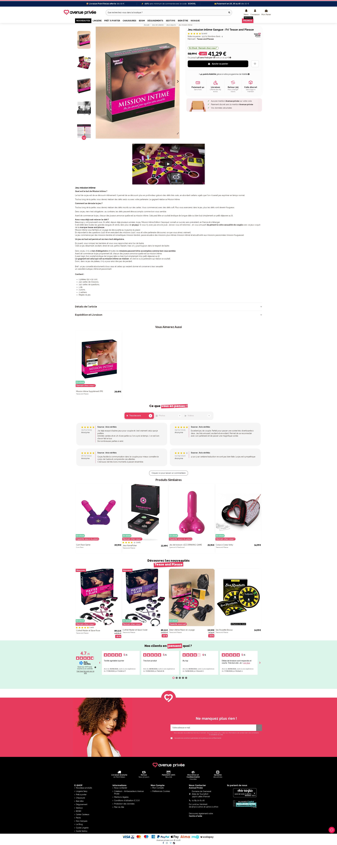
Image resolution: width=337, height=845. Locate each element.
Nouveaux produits (84, 788)
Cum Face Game (83, 545)
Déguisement (81, 804)
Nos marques (81, 821)
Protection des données (124, 804)
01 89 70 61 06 (198, 800)
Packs (78, 818)
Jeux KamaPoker (130, 545)
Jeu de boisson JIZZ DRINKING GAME (185, 545)
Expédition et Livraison (88, 314)
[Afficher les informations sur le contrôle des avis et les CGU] (95, 667)
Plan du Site (119, 807)
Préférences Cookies (161, 791)
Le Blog (79, 824)
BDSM (78, 811)
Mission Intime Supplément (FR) (89, 391)
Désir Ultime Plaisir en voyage (182, 630)
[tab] (168, 307)
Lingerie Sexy (81, 791)
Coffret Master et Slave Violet (135, 630)
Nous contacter (120, 788)
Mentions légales (121, 797)
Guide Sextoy (81, 831)
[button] (246, 12)
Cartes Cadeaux (82, 814)
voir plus (246, 663)
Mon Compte (158, 788)
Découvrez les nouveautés (168, 562)
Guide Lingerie (82, 828)
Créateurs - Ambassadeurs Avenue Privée (129, 792)
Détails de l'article (86, 306)
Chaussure (80, 798)
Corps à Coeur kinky (224, 545)
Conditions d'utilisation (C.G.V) (127, 800)
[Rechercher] (229, 12)
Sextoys (79, 808)
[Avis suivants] (260, 663)
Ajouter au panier (220, 64)
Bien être (79, 801)
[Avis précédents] (99, 663)
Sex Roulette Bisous (224, 630)
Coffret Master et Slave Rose (88, 631)
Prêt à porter (81, 794)
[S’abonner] (259, 727)
